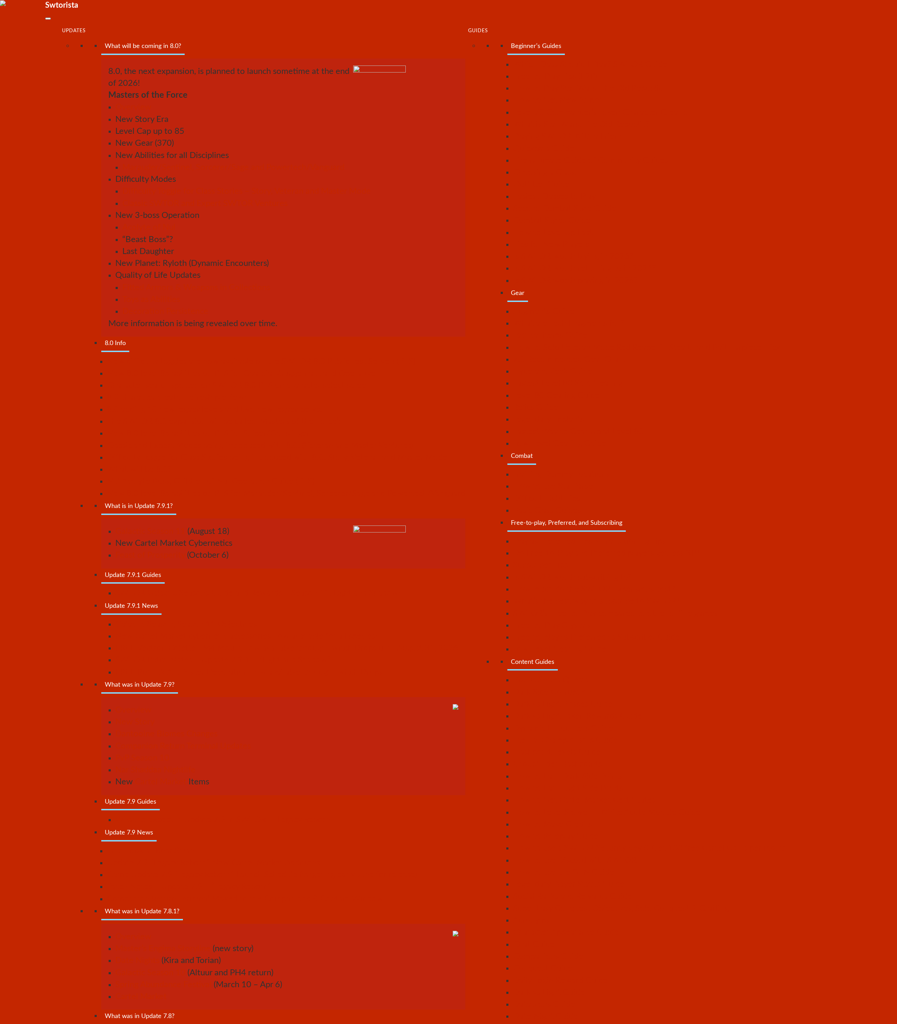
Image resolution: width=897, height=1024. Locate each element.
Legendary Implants (548, 419)
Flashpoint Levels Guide (557, 752)
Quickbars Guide (543, 148)
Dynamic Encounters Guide (563, 728)
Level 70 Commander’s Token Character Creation (603, 112)
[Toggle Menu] (48, 19)
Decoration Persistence (165, 311)
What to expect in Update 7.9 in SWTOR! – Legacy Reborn (222, 820)
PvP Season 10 (142, 758)
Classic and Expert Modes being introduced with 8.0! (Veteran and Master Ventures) (260, 445)
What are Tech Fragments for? (568, 323)
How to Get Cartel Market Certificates (584, 800)
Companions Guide (548, 956)
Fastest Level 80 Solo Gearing (567, 383)
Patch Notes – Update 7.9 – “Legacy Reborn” (189, 886)
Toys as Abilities (151, 299)
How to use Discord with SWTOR (575, 860)
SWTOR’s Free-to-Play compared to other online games (615, 613)
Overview (133, 107)
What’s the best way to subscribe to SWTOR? (596, 601)
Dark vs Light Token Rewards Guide (577, 716)
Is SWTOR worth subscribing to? (572, 577)
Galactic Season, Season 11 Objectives (186, 624)
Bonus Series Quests (551, 680)
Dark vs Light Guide (549, 992)
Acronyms (531, 920)
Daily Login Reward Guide (560, 980)
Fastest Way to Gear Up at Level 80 (578, 431)
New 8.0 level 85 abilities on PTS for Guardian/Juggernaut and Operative (241, 373)
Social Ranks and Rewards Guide (572, 896)
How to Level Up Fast (553, 232)
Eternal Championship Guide (565, 740)
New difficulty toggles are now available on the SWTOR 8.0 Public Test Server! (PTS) (261, 361)
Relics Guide (535, 407)
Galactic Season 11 (150, 531)
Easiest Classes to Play (554, 196)
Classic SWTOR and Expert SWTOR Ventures (205, 203)
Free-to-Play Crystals (552, 625)
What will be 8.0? (139, 469)
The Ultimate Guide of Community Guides (590, 160)
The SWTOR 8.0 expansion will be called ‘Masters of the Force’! (224, 421)
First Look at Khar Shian (150, 851)
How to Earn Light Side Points (568, 788)
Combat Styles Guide (551, 220)
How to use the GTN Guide (563, 872)
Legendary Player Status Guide (568, 884)
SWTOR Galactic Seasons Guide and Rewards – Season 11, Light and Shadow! (257, 593)
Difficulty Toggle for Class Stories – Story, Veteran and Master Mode (246, 191)
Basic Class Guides (547, 510)
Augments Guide (543, 311)
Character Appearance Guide (566, 932)
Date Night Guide (545, 1016)
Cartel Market (160, 782)
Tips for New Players (551, 244)
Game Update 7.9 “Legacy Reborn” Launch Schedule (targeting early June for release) (262, 875)
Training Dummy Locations (561, 474)
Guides (478, 30)
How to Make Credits (552, 824)
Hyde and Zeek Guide (552, 371)
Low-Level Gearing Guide (559, 443)
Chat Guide (534, 944)
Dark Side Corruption (552, 692)
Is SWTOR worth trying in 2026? (573, 256)
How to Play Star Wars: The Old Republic (588, 88)
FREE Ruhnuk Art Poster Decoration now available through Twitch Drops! (250, 672)
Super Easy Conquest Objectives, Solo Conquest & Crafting (621, 908)
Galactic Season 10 (150, 973)
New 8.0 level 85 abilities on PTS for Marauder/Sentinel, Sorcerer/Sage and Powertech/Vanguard (286, 493)
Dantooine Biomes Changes (166, 734)
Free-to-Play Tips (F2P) (555, 76)
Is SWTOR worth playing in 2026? (575, 280)
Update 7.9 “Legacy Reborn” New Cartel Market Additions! (214, 863)
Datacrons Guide (544, 1004)
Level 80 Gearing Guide (556, 395)
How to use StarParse (553, 486)
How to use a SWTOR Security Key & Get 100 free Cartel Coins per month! (651, 848)
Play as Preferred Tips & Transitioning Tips (589, 541)
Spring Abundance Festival (163, 985)
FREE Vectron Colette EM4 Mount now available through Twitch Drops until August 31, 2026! (287, 648)
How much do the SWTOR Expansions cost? (594, 589)
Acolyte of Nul (149, 227)
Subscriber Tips (540, 565)
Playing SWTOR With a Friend (568, 136)
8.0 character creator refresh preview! (176, 397)
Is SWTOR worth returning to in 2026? (584, 268)
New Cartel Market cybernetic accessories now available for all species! (246, 636)
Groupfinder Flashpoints (557, 764)
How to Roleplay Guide (555, 836)
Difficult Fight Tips (546, 498)
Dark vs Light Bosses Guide (562, 704)
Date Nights (137, 960)
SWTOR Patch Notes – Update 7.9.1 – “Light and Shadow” (222, 660)
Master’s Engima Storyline (163, 948)
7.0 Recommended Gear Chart (569, 359)
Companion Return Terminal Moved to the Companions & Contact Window (245, 899)
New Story (135, 722)
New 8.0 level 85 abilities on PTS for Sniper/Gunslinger (208, 433)
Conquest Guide (543, 968)
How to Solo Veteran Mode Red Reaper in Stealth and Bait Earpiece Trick (646, 347)
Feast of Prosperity (150, 555)
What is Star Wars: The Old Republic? (581, 124)
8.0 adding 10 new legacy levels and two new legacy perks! (214, 409)
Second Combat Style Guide (564, 208)
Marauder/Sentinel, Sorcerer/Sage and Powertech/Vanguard (233, 167)
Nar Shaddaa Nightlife (155, 770)
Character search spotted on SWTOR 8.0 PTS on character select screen (239, 385)
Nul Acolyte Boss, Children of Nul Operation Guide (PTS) (210, 481)
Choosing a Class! (545, 172)
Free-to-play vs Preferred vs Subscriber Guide (596, 637)
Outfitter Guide (541, 184)
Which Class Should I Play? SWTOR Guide (590, 64)
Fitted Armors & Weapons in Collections (196, 287)
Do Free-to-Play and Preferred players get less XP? (606, 553)
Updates (74, 30)
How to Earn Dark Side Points (568, 776)
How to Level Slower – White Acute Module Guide (606, 812)
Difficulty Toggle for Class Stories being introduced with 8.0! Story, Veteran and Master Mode (277, 457)
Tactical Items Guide (550, 335)
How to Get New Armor (557, 100)
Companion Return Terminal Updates (183, 746)
